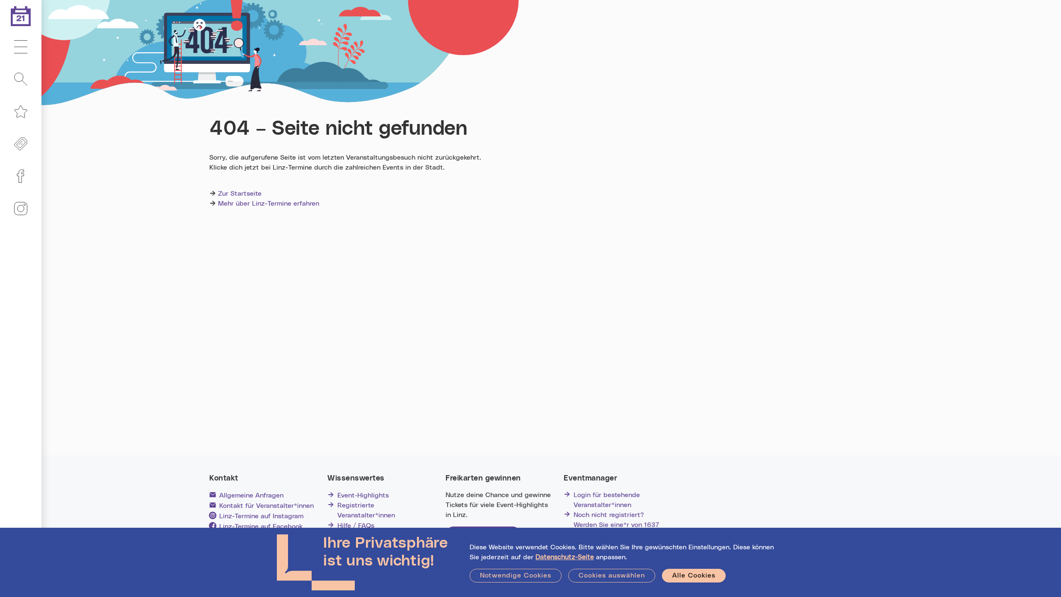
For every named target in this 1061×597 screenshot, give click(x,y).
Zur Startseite (240, 193)
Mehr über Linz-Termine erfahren (268, 203)
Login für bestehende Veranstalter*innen (607, 500)
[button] (20, 47)
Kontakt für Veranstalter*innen (266, 505)
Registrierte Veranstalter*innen (366, 510)
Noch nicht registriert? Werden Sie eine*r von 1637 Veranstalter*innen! (616, 525)
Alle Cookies (693, 575)
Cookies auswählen (612, 575)
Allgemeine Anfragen (251, 495)
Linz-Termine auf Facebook (261, 526)
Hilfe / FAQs (355, 525)
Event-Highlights (363, 495)
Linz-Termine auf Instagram (261, 516)
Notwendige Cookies (515, 575)
